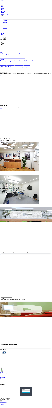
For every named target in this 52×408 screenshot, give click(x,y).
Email (0, 400)
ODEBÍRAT (26, 392)
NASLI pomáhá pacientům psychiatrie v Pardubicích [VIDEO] (9, 344)
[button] (26, 5)
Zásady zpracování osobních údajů (3, 402)
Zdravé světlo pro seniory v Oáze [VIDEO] (6, 297)
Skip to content (1, 0)
